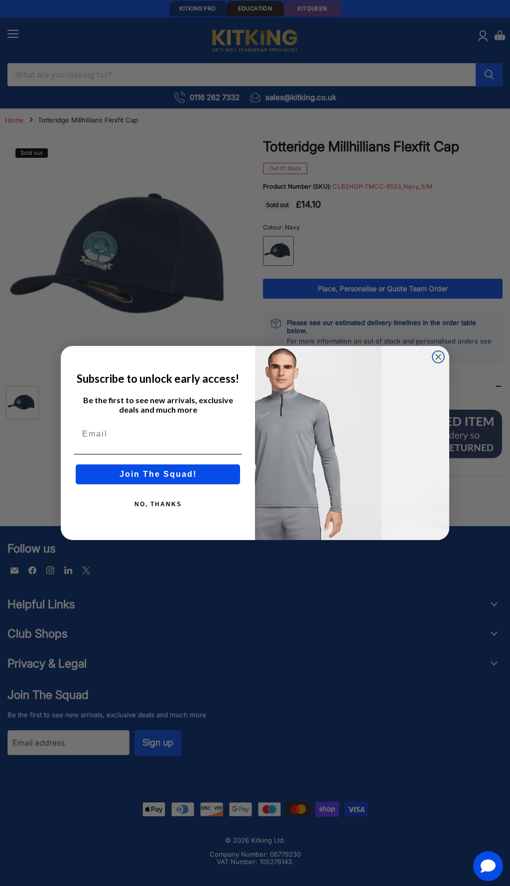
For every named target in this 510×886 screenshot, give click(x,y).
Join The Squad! (158, 474)
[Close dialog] (438, 357)
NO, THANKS (158, 504)
